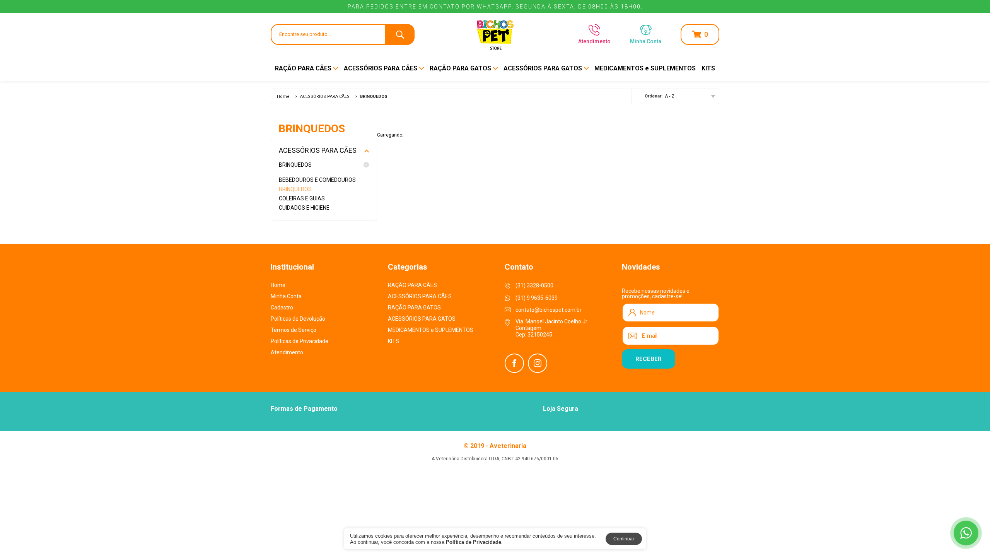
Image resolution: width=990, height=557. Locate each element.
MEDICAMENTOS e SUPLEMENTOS (645, 68)
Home (283, 96)
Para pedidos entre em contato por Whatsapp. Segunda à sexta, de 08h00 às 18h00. (495, 6)
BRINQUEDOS (295, 164)
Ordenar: (653, 96)
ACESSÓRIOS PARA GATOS (543, 68)
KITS (708, 68)
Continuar (623, 539)
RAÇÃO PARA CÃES (303, 68)
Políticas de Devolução (298, 318)
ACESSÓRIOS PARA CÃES (380, 68)
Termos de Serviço (293, 330)
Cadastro (282, 307)
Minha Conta (286, 296)
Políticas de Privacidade (299, 341)
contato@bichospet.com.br (548, 310)
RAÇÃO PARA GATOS (460, 68)
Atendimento (594, 41)
